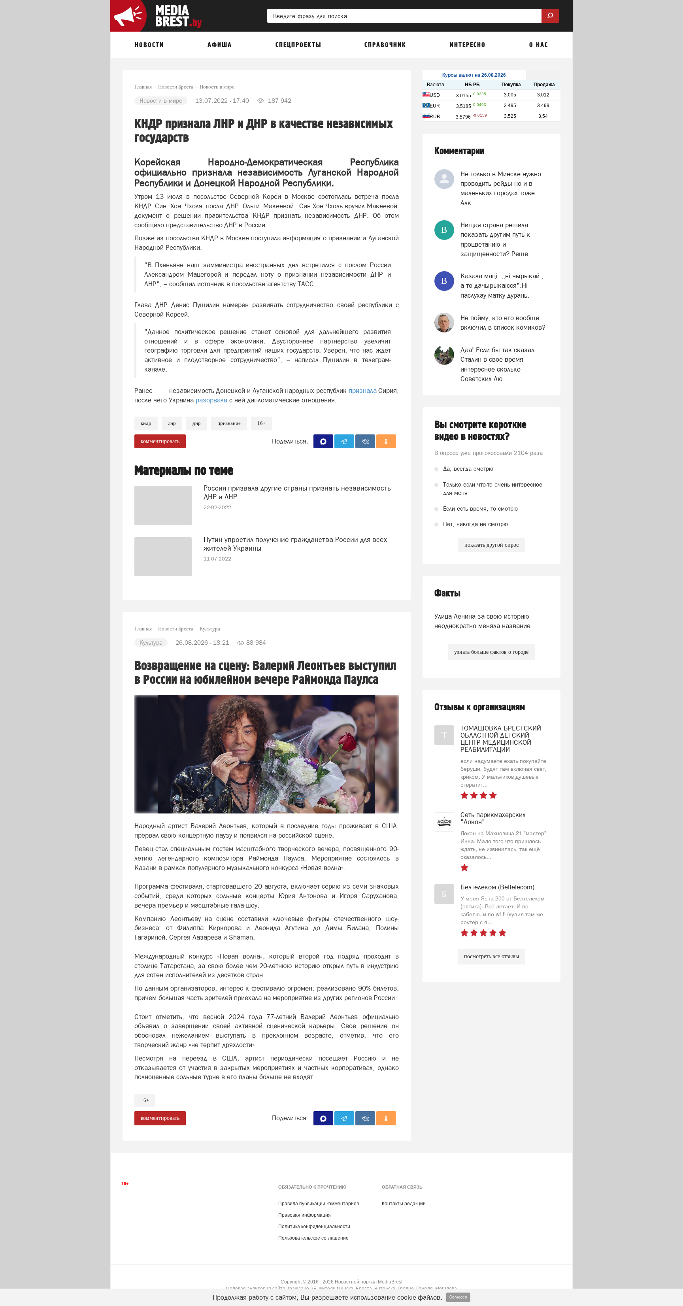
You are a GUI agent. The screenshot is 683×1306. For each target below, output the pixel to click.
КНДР (146, 423)
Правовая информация (304, 1215)
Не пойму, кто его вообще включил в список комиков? (502, 322)
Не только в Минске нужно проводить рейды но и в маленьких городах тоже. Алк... (500, 188)
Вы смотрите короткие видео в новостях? (480, 431)
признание (229, 423)
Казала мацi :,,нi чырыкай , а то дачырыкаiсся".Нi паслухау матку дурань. (501, 285)
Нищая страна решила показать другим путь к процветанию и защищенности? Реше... (497, 239)
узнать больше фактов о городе (491, 652)
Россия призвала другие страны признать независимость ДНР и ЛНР (297, 492)
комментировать (160, 441)
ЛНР (172, 423)
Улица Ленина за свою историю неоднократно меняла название (482, 621)
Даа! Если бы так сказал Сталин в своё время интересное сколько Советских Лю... (497, 364)
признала (363, 390)
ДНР (196, 423)
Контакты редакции (404, 1203)
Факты (447, 593)
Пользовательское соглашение (313, 1238)
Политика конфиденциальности (314, 1226)
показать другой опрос (491, 545)
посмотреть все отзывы (491, 956)
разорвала (211, 400)
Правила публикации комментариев (318, 1203)
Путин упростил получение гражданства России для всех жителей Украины (295, 543)
